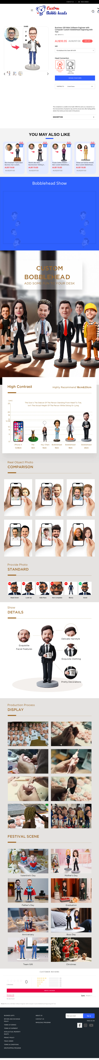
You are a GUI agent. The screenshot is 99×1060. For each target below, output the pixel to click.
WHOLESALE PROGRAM (43, 1022)
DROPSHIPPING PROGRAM (12, 1048)
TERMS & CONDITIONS (11, 1044)
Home (2, 1003)
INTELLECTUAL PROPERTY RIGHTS (12, 1033)
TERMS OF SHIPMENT (11, 1028)
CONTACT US (70, 2)
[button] (8, 48)
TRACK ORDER (8, 1041)
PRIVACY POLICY (9, 1037)
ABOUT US (39, 1015)
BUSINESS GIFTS (9, 1015)
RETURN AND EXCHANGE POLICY (12, 1020)
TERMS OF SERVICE (10, 1025)
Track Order (84, 2)
